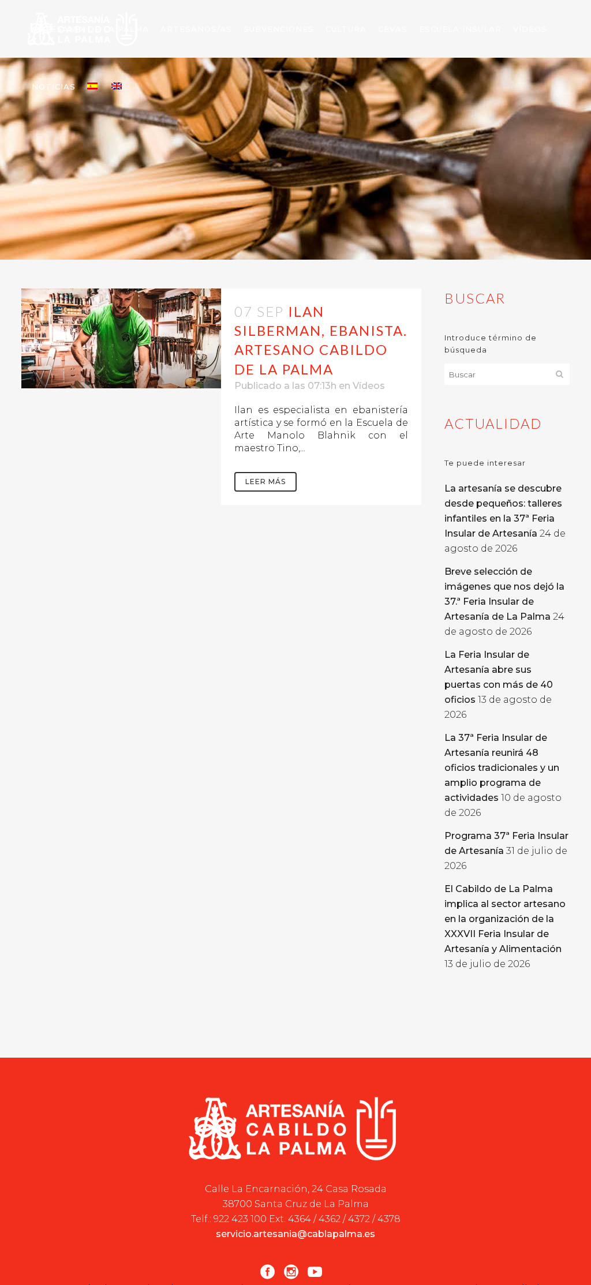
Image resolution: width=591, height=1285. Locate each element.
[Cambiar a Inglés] (118, 86)
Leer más (265, 481)
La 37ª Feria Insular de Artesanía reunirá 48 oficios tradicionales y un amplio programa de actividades (501, 767)
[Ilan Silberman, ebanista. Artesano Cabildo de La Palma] (121, 338)
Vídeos (369, 385)
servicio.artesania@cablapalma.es (295, 1233)
